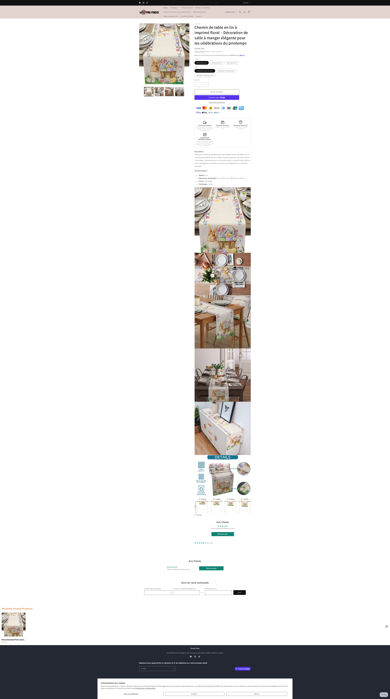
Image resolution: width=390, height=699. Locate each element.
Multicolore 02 (217, 63)
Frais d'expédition (199, 51)
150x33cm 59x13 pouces (205, 71)
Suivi (239, 592)
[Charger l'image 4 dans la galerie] (179, 91)
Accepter (194, 694)
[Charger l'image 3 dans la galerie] (169, 91)
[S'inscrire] (173, 668)
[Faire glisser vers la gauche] (141, 91)
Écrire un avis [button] (223, 534)
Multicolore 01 (202, 63)
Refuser (256, 694)
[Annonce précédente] (173, 3)
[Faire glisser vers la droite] (187, 91)
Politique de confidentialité (145, 688)
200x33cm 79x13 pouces (205, 75)
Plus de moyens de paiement (217, 102)
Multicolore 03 (232, 63)
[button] (174, 8)
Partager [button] (199, 515)
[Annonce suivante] (216, 3)
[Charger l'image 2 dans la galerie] (159, 91)
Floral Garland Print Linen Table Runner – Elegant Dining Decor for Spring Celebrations (13, 640)
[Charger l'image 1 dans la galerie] (148, 91)
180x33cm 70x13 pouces (226, 71)
